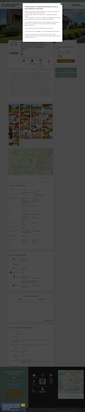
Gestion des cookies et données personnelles (10, 409)
